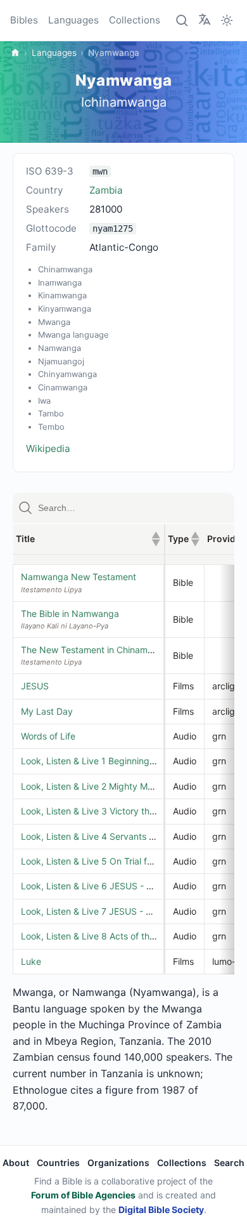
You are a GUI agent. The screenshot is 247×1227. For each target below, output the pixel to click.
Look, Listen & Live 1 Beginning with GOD (106, 760)
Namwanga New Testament (78, 576)
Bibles (24, 20)
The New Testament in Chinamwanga (98, 649)
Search (229, 1162)
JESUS (35, 685)
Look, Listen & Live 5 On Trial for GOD (99, 861)
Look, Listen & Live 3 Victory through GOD (108, 811)
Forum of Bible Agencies (83, 1195)
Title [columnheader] (88, 538)
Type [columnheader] (184, 538)
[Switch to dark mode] (227, 20)
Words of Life (48, 736)
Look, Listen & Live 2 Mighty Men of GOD (106, 786)
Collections (134, 20)
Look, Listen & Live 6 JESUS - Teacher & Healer (119, 885)
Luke (31, 961)
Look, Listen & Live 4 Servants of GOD (100, 836)
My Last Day (47, 711)
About (16, 1162)
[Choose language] (204, 20)
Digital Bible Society (161, 1209)
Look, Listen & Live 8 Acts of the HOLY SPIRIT (116, 936)
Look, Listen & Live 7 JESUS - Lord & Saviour (113, 911)
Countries (58, 1162)
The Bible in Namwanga (70, 613)
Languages (73, 20)
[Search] (182, 20)
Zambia (106, 190)
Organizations (118, 1162)
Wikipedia (48, 448)
